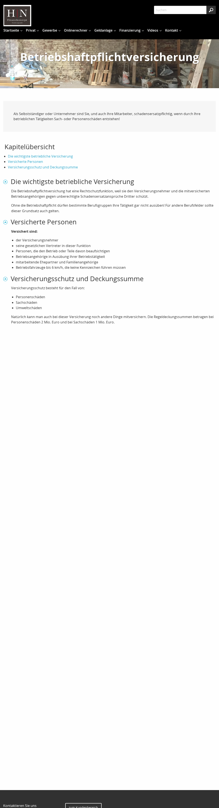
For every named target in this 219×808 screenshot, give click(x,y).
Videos (152, 30)
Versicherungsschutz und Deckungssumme (43, 167)
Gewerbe (49, 30)
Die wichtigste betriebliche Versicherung (40, 156)
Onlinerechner (75, 30)
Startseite (11, 30)
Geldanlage (103, 30)
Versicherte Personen (25, 161)
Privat (31, 30)
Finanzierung (130, 30)
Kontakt (171, 30)
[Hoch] (7, 181)
